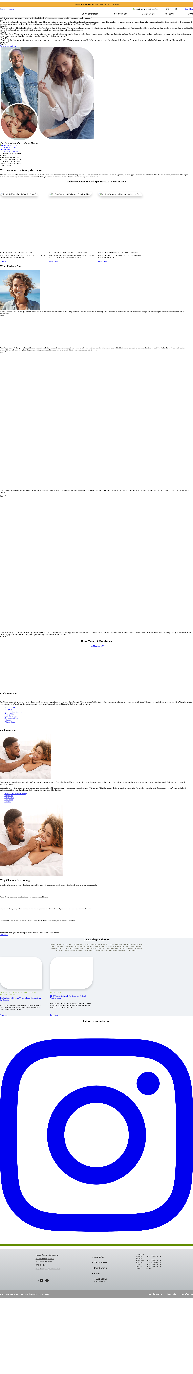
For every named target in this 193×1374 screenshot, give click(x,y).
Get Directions (5, 149)
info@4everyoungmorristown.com (48, 1269)
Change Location (152, 9)
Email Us (14, 151)
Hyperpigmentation (11, 718)
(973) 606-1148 (5, 151)
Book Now (189, 9)
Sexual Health (9, 798)
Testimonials (100, 1262)
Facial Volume (9, 710)
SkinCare (7, 720)
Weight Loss (8, 796)
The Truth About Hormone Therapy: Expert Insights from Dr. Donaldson (20, 999)
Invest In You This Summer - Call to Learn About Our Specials (96, 4)
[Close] (2, 1299)
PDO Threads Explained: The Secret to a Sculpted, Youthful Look (68, 997)
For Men (7, 802)
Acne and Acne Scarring (13, 712)
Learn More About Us (96, 646)
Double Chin (9, 714)
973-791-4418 (171, 9)
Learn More (4, 261)
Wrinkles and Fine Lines (13, 708)
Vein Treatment (9, 722)
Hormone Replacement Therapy (15, 794)
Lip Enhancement (10, 716)
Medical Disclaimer (155, 1294)
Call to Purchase (3, 1372)
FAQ (190, 14)
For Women (8, 800)
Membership (148, 14)
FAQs (97, 1273)
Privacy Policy (171, 1294)
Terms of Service (186, 1294)
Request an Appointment (8, 46)
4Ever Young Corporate (100, 1280)
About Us (169, 14)
